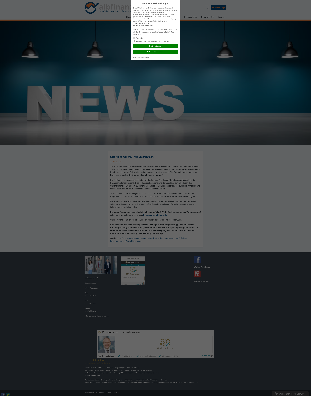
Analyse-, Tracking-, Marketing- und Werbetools (153, 41)
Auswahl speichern (156, 52)
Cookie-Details (137, 57)
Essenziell (139, 38)
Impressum (145, 57)
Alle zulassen (156, 46)
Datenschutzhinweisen (141, 23)
